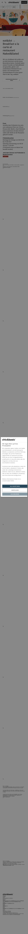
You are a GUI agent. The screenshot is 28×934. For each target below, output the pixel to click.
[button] (15, 490)
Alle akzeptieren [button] (15, 486)
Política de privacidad (7, 482)
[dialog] (14, 467)
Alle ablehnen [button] (15, 494)
